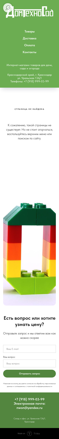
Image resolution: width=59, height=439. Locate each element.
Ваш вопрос (9, 356)
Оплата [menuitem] (29, 45)
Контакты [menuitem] (29, 52)
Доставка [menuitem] (29, 38)
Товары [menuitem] (30, 31)
